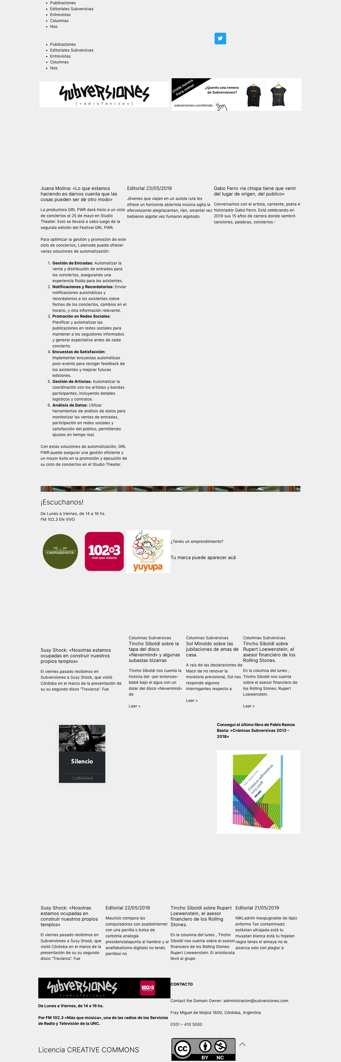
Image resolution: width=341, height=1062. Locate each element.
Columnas (59, 20)
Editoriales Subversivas (71, 9)
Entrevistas (60, 14)
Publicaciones (63, 2)
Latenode (87, 245)
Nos (54, 26)
